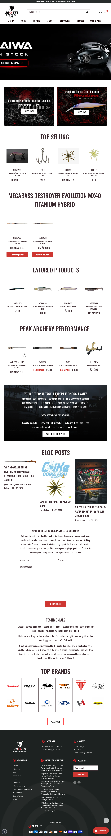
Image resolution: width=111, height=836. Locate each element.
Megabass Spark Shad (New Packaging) (94, 307)
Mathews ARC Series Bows (23, 789)
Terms (15, 799)
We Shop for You (55, 434)
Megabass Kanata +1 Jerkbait (68, 306)
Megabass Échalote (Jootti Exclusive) (17, 174)
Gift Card (16, 782)
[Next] (107, 164)
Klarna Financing (19, 786)
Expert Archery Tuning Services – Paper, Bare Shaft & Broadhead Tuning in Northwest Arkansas (52, 768)
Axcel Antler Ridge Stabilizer (68, 365)
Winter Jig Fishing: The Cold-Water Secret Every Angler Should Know (90, 511)
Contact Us (17, 776)
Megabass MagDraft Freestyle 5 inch (43, 307)
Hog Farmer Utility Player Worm (17, 306)
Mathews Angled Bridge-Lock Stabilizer (17, 366)
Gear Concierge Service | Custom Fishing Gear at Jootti (52, 798)
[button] (4, 831)
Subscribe (81, 774)
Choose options (17, 254)
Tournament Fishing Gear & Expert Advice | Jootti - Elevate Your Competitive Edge (53, 784)
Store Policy (17, 792)
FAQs (15, 779)
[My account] (100, 12)
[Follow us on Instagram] (79, 782)
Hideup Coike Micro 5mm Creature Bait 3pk (93, 174)
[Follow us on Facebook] (74, 782)
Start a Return (18, 796)
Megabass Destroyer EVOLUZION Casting (17, 242)
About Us (16, 769)
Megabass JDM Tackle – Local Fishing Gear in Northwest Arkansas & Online (51, 776)
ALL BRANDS (55, 721)
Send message (55, 604)
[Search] (87, 12)
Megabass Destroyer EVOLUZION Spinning (42, 242)
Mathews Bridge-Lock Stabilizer (43, 365)
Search (15, 766)
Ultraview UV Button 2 (94, 365)
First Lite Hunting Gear (49, 811)
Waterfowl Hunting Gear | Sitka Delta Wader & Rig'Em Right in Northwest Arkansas (52, 805)
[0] (105, 12)
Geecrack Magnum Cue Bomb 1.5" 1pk (68, 174)
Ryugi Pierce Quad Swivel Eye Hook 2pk (42, 174)
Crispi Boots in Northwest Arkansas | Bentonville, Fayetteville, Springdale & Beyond (53, 791)
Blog (14, 772)
